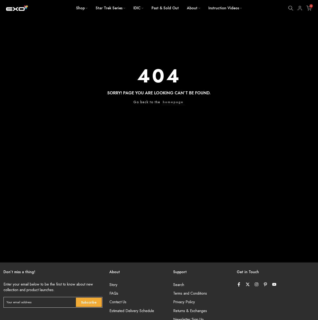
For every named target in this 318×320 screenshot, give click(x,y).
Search (178, 284)
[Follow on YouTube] (274, 284)
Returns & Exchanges (190, 310)
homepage (173, 102)
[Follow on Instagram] (256, 284)
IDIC (137, 8)
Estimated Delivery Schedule (131, 310)
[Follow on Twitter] (248, 284)
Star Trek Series (109, 8)
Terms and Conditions (190, 293)
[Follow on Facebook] (239, 284)
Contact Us (117, 302)
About (192, 8)
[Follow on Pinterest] (265, 284)
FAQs (113, 293)
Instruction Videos (223, 8)
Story (113, 284)
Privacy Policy (184, 302)
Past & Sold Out (165, 8)
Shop (80, 8)
